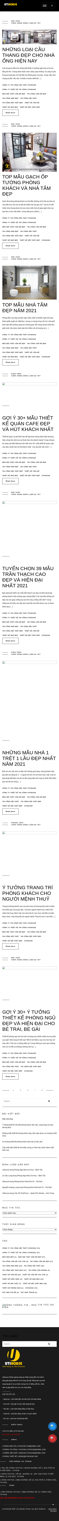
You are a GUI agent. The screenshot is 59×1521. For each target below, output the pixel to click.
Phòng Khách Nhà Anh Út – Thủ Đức (28, 1182)
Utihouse (46, 240)
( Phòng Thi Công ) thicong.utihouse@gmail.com (24, 1449)
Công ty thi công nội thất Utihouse (19, 85)
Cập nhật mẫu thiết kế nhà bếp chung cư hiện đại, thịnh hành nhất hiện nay (28, 1149)
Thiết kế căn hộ (32, 102)
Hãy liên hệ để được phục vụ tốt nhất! (17, 1498)
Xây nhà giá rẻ (10, 1292)
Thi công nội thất (28, 98)
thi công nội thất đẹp (12, 102)
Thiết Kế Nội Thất (11, 1283)
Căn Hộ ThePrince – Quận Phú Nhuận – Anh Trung (34, 1193)
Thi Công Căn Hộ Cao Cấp (15, 1261)
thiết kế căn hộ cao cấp (35, 1274)
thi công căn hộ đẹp (36, 94)
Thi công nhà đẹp (10, 98)
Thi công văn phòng (39, 1270)
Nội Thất (15, 21)
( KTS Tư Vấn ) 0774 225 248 (12, 1431)
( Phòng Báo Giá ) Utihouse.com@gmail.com (21, 1446)
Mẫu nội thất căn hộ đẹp (13, 94)
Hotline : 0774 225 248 (11, 1434)
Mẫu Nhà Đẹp (7, 1119)
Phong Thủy (17, 823)
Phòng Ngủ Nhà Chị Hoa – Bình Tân (28, 1170)
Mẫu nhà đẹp (9, 1257)
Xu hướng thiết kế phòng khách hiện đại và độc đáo (22, 1142)
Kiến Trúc (16, 374)
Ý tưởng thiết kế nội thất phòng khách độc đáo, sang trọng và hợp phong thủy (27, 1126)
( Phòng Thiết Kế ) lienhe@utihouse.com (20, 1456)
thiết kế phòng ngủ (12, 1288)
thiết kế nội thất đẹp (30, 107)
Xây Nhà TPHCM (29, 1292)
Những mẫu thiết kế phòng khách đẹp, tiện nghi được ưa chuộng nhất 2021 (29, 1134)
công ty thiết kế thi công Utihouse (19, 89)
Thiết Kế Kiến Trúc (12, 1279)
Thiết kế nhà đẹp (10, 107)
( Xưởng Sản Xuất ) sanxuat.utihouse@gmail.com (23, 1453)
